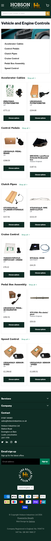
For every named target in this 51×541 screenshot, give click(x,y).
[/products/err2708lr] (14, 91)
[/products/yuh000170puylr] (14, 247)
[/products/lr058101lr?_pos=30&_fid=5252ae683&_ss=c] (14, 141)
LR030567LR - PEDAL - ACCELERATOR (13, 309)
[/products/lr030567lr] (14, 297)
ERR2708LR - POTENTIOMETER (11, 102)
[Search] (48, 13)
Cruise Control (12, 58)
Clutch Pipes (11, 53)
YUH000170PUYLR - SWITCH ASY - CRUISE (12, 259)
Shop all (30, 78)
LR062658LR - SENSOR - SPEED (13, 363)
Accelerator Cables (14, 44)
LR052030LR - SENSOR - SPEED (40, 363)
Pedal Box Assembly (15, 63)
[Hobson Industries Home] (25, 5)
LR (4, 105)
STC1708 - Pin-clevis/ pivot (39, 313)
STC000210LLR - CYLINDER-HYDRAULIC (13, 209)
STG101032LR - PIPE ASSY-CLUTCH (38, 209)
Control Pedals (12, 49)
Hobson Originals (36, 161)
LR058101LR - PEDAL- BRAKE (12, 152)
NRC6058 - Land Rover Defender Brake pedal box (39, 158)
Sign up (45, 461)
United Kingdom (24, 488)
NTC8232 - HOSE (37, 258)
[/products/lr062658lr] (14, 352)
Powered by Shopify (25, 518)
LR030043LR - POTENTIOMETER (37, 102)
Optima (32, 521)
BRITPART (34, 260)
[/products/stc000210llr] (14, 197)
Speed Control (12, 68)
